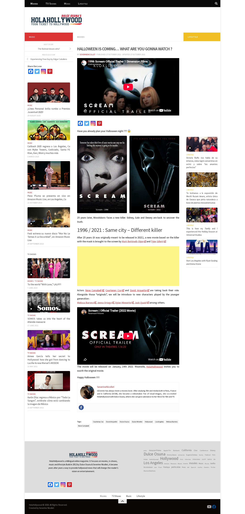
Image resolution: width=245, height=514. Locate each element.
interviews (196, 459)
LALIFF (204, 459)
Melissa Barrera (85, 302)
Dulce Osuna (124, 422)
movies (193, 463)
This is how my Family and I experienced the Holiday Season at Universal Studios (201, 231)
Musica (207, 464)
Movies (34, 3)
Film (213, 455)
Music (67, 3)
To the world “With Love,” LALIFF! (44, 284)
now (155, 467)
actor (145, 451)
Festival (208, 455)
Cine (195, 450)
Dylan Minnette (123, 302)
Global (146, 459)
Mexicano (173, 464)
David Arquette (138, 290)
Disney (212, 450)
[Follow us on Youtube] (209, 507)
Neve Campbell (93, 290)
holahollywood (154, 459)
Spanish (193, 467)
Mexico (180, 464)
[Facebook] (80, 123)
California (187, 450)
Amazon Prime (155, 450)
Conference (204, 450)
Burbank (176, 450)
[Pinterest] (99, 123)
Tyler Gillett (157, 241)
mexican (166, 464)
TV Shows (51, 3)
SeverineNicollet (87, 54)
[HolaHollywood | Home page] (56, 20)
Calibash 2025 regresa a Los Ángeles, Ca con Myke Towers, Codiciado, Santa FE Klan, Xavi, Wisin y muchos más (49, 150)
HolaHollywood (154, 366)
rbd (188, 467)
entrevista (181, 455)
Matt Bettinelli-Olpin (132, 241)
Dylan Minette (137, 422)
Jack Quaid (140, 302)
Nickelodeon (148, 467)
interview (188, 459)
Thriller (213, 467)
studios (200, 467)
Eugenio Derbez (191, 455)
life (214, 459)
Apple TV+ (167, 450)
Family (201, 455)
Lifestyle (82, 3)
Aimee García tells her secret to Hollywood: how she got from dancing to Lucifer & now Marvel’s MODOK (49, 359)
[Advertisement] (166, 17)
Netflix (212, 463)
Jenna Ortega (104, 302)
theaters (206, 467)
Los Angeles (159, 422)
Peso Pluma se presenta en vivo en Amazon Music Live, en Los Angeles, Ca (49, 197)
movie (185, 463)
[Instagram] (93, 123)
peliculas (175, 467)
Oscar (160, 467)
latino (209, 459)
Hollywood (149, 422)
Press (184, 467)
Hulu (181, 459)
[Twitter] (87, 123)
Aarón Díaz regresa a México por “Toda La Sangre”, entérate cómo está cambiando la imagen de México (49, 401)
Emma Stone (171, 455)
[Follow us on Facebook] (214, 507)
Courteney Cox (113, 290)
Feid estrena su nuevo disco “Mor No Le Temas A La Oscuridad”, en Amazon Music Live (49, 237)
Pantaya (166, 467)
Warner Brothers (149, 471)
